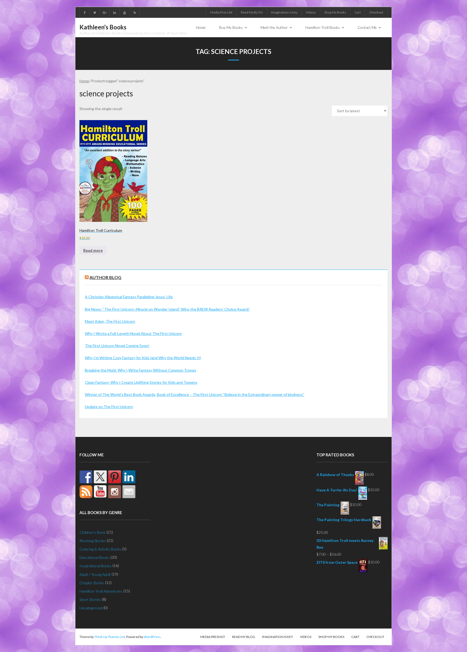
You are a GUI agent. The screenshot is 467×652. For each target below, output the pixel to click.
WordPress (152, 637)
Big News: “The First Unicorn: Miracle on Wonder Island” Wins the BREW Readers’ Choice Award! (167, 309)
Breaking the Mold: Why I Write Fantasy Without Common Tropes (140, 370)
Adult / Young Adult (95, 574)
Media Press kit (221, 12)
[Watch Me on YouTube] (100, 491)
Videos (311, 12)
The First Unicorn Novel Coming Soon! (117, 345)
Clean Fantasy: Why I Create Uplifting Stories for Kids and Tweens (141, 382)
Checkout (376, 12)
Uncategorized (91, 608)
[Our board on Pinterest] (114, 476)
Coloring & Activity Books (100, 549)
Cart (358, 12)
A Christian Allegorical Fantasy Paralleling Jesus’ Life (129, 296)
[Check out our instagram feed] (114, 491)
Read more (93, 250)
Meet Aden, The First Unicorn (110, 321)
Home (84, 81)
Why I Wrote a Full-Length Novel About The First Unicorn (133, 333)
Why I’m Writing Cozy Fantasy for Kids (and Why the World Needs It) (143, 357)
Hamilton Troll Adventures (101, 591)
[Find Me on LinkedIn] (128, 476)
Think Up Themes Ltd (109, 637)
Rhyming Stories (92, 540)
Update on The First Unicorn (109, 406)
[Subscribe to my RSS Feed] (85, 491)
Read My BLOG (252, 12)
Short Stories (90, 599)
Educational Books (94, 557)
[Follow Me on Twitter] (100, 476)
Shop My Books (335, 12)
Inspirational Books (95, 565)
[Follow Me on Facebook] (85, 476)
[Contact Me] (128, 491)
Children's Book (92, 532)
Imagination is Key (284, 12)
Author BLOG (105, 277)
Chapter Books (91, 582)
